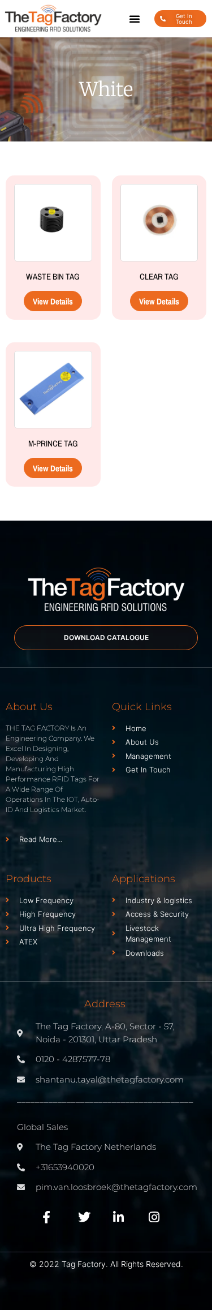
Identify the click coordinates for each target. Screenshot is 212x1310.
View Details (53, 301)
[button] (134, 18)
